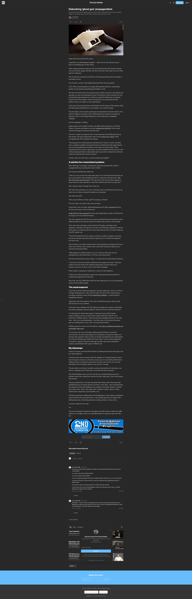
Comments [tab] (72, 453)
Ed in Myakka (75, 467)
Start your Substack (92, 592)
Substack (88, 596)
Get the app (103, 592)
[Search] (170, 2)
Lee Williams (75, 16)
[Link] (66, 162)
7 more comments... (73, 519)
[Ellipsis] (122, 467)
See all (72, 566)
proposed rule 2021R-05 (103, 128)
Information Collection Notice (95, 556)
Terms (99, 588)
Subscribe (179, 2)
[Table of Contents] (2, 299)
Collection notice (106, 588)
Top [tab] (70, 527)
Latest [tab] (74, 527)
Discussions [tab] (80, 527)
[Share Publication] (173, 2)
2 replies (76, 513)
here (81, 413)
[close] (110, 530)
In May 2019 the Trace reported (79, 213)
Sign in (187, 2)
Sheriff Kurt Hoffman (100, 295)
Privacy (95, 588)
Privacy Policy (107, 556)
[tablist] (75, 453)
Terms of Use (103, 554)
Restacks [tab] (78, 453)
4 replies (76, 495)
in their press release (107, 137)
